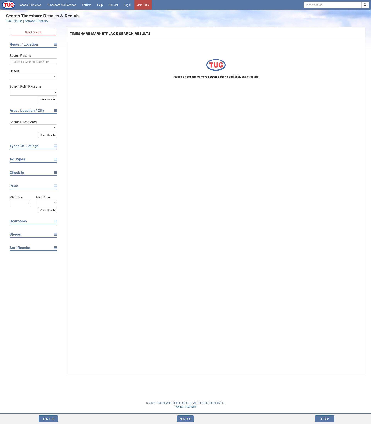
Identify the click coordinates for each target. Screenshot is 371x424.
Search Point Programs (26, 86)
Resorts (29, 5)
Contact (113, 5)
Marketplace (61, 5)
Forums (86, 5)
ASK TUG (185, 419)
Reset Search (33, 32)
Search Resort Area (23, 122)
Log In (128, 5)
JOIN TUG (48, 419)
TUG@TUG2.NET (185, 407)
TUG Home (14, 20)
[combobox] (33, 77)
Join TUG (143, 5)
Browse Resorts (36, 20)
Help (100, 5)
